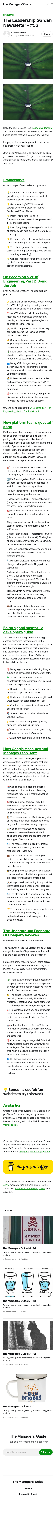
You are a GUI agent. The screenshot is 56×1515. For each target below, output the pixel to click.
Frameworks (13, 180)
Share (47, 34)
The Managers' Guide (17, 4)
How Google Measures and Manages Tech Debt (25, 751)
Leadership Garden (42, 128)
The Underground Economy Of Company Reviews (26, 933)
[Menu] (52, 4)
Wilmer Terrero (11, 1125)
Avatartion (12, 1105)
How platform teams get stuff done (28, 424)
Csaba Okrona (18, 32)
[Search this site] (48, 4)
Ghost (34, 1494)
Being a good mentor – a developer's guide (23, 630)
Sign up (28, 1488)
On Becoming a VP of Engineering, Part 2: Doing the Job (25, 281)
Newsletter (8, 15)
